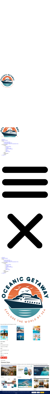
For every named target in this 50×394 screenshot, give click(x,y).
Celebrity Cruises (8, 148)
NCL (6, 149)
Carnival (7, 147)
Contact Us (3, 155)
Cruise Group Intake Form (8, 142)
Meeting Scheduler (5, 140)
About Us (3, 139)
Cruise (18, 389)
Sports (2, 389)
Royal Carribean (8, 146)
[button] (25, 206)
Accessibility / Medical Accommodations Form (11, 143)
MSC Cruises (8, 151)
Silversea (7, 150)
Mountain (35, 389)
